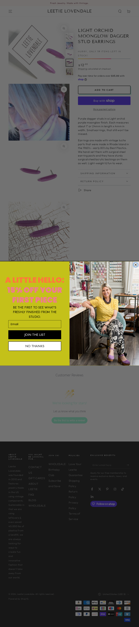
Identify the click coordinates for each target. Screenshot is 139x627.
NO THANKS (34, 346)
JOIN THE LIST (34, 334)
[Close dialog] (135, 265)
